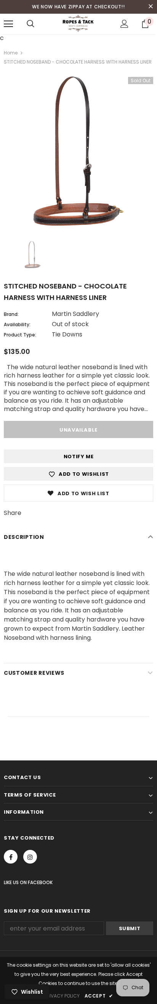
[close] (150, 7)
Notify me (79, 456)
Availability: (17, 324)
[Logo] (78, 23)
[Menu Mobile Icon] (8, 24)
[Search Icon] (30, 24)
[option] (78, 151)
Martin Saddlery (75, 313)
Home (11, 52)
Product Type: (20, 334)
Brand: (11, 314)
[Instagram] (30, 857)
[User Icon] (124, 24)
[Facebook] (11, 857)
